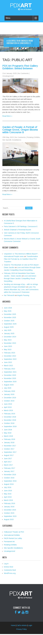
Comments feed (10, 570)
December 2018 (10, 417)
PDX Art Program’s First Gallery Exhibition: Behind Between (20, 67)
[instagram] (26, 612)
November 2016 (10, 475)
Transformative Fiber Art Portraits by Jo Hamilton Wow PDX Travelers (21, 259)
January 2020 (9, 394)
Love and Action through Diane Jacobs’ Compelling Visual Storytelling (20, 278)
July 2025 (7, 330)
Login (30, 625)
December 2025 (10, 314)
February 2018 (9, 439)
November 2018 (10, 420)
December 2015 (10, 510)
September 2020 (10, 382)
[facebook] (16, 612)
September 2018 (10, 426)
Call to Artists (22, 625)
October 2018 (9, 423)
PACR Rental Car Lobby (13, 538)
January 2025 (9, 333)
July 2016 (7, 487)
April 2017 (8, 462)
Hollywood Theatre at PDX (14, 532)
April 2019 (8, 407)
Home (13, 625)
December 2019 (10, 398)
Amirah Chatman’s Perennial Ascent (17, 230)
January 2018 (9, 442)
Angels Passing (23, 295)
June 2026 (8, 308)
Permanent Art (9, 541)
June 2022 (8, 362)
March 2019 (8, 410)
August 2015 (9, 519)
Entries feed (8, 567)
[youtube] (23, 612)
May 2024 (7, 340)
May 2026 (7, 311)
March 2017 (8, 465)
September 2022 (10, 359)
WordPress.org (10, 573)
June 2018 (8, 430)
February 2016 (9, 503)
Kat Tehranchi (9, 295)
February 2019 (9, 414)
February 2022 (9, 369)
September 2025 (10, 324)
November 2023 (10, 343)
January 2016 (9, 507)
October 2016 (9, 478)
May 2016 (7, 494)
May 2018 (7, 433)
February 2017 (9, 468)
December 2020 (10, 375)
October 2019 (9, 401)
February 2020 (9, 391)
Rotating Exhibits (33, 137)
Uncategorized (7, 76)
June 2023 (8, 346)
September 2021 (10, 372)
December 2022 (10, 356)
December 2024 (10, 337)
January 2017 (9, 471)
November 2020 (10, 378)
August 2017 (9, 455)
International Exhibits (12, 535)
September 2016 (10, 481)
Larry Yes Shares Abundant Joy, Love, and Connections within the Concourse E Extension (21, 289)
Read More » (7, 116)
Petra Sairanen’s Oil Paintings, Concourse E (21, 226)
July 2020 (7, 388)
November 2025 (10, 317)
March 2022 (8, 365)
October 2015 (9, 513)
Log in (6, 564)
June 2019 (8, 404)
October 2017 (9, 449)
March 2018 (8, 436)
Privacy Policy (21, 629)
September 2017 (10, 452)
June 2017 (8, 458)
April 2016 (8, 497)
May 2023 (7, 349)
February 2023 (9, 353)
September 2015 (10, 516)
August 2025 (9, 327)
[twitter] (19, 612)
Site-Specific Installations (11, 140)
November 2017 (10, 446)
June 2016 (8, 491)
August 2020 (9, 385)
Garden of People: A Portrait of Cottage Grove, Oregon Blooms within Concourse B (20, 130)
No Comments (23, 73)
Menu (8, 18)
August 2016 (9, 484)
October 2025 (9, 321)
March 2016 (8, 500)
